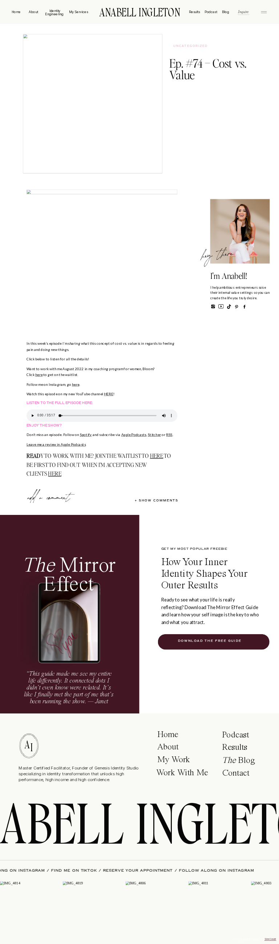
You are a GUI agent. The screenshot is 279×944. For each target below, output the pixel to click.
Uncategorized (190, 46)
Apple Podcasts (133, 435)
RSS (169, 435)
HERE (108, 394)
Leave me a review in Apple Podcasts (56, 445)
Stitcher (154, 435)
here (39, 375)
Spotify (86, 435)
